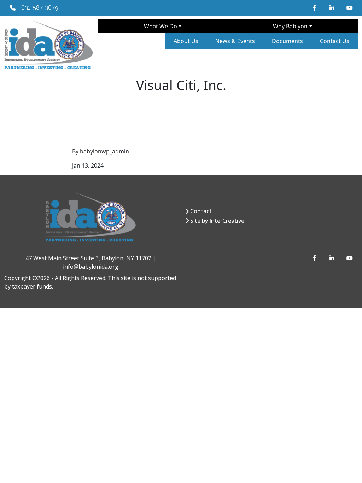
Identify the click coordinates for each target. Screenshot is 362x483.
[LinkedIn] (332, 8)
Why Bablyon (290, 26)
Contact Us (334, 41)
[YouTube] (349, 8)
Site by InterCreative (217, 221)
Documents (287, 41)
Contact (201, 211)
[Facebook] (315, 8)
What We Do (160, 26)
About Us (186, 41)
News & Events (235, 41)
